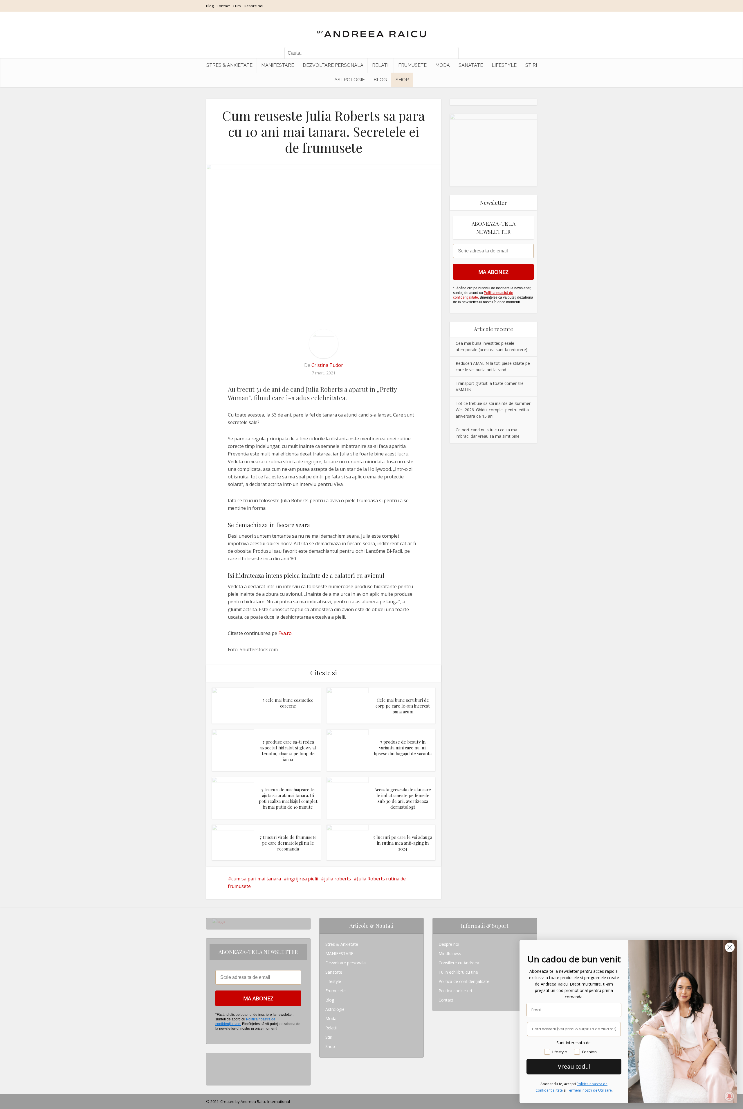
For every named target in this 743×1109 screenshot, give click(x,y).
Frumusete (412, 65)
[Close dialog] (730, 947)
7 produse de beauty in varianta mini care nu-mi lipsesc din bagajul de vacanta (403, 748)
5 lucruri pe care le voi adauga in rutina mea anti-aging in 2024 (403, 843)
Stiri (531, 65)
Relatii (380, 65)
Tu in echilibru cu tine (458, 972)
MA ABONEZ (493, 271)
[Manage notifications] (729, 1096)
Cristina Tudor (327, 365)
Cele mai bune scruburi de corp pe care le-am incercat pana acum (403, 706)
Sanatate (471, 65)
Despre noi (253, 5)
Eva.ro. (285, 633)
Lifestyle (504, 65)
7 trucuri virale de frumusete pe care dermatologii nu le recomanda (288, 843)
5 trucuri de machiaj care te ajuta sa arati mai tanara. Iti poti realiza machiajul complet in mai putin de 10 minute (288, 798)
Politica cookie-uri (455, 990)
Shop (402, 79)
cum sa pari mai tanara (256, 878)
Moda (442, 65)
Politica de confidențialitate (464, 981)
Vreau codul (574, 1066)
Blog (210, 5)
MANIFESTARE (277, 65)
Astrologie (349, 79)
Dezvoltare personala (333, 65)
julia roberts (337, 878)
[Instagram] (213, 1057)
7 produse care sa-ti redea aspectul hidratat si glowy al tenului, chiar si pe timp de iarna (288, 750)
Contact (223, 5)
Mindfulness (450, 953)
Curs (237, 5)
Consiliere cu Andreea (459, 963)
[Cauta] (451, 53)
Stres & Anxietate (229, 65)
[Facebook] (213, 1066)
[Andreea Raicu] (371, 29)
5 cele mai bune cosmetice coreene (288, 703)
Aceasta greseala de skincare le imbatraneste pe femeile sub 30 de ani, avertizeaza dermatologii (402, 798)
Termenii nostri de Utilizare (589, 1090)
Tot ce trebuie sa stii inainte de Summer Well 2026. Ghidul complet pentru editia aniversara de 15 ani (493, 410)
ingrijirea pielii (302, 878)
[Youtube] (213, 1076)
